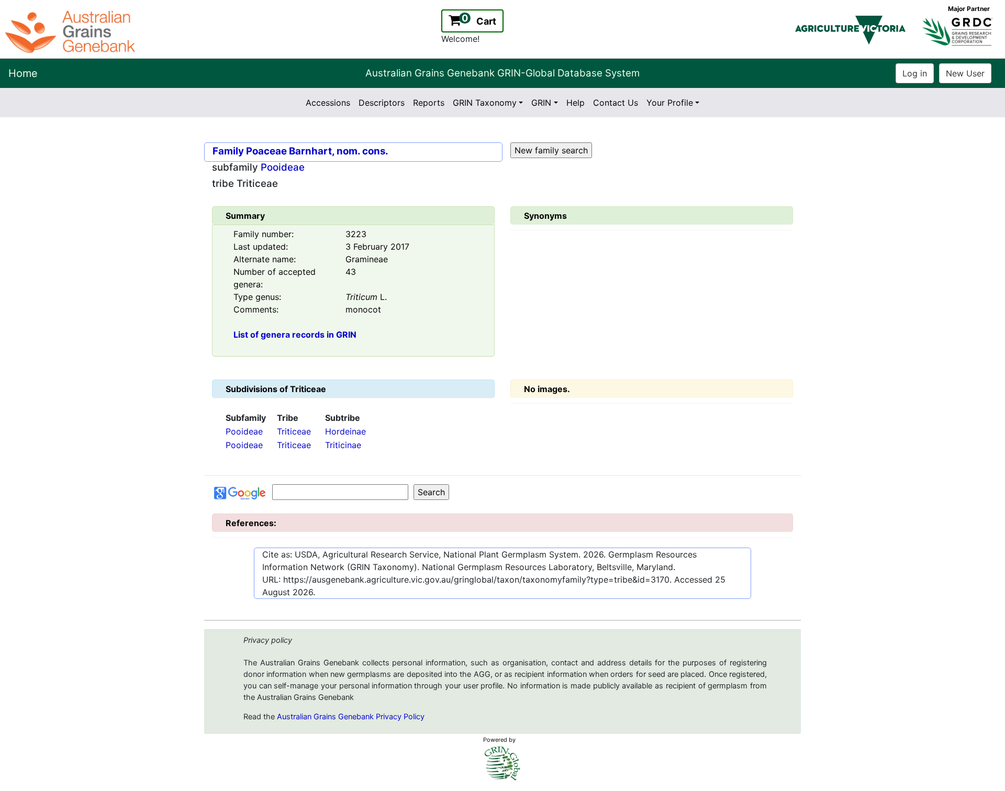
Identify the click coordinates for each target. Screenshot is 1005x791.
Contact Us (615, 102)
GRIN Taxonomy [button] (485, 102)
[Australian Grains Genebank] (71, 31)
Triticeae (294, 431)
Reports (428, 102)
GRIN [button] (541, 102)
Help (575, 102)
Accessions (328, 102)
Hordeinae (345, 431)
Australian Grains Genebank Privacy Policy (351, 716)
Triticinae (343, 445)
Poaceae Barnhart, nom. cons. (317, 151)
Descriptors (382, 102)
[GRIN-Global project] (502, 764)
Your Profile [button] (669, 102)
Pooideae (283, 167)
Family (228, 151)
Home (23, 73)
